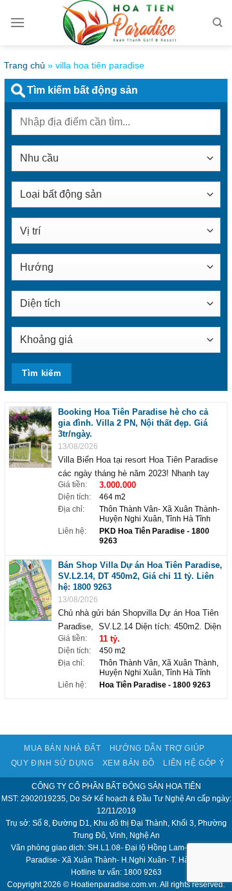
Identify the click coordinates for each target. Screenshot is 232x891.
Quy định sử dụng (52, 763)
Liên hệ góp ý (193, 763)
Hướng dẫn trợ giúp (157, 748)
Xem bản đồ (128, 763)
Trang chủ (24, 65)
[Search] (217, 22)
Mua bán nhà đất (62, 748)
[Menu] (17, 22)
